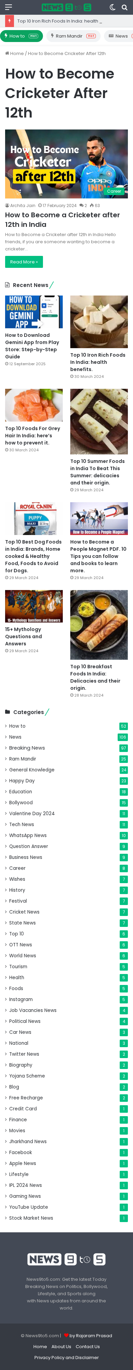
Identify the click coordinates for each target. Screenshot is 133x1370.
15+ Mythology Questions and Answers (23, 636)
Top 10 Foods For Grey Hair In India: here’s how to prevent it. (32, 435)
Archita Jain (22, 205)
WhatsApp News (28, 835)
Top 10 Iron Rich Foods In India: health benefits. (67, 21)
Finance (18, 1119)
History (17, 890)
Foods (16, 988)
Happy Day (22, 781)
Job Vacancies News (33, 1010)
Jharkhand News (28, 1141)
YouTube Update (28, 1207)
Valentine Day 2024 (32, 813)
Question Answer (28, 846)
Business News (25, 857)
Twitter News (24, 1054)
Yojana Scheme (27, 1076)
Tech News (21, 824)
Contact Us (88, 1346)
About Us (61, 1346)
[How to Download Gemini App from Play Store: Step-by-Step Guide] (34, 312)
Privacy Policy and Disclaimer (66, 1357)
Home (16, 53)
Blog (14, 1087)
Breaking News (27, 747)
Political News (25, 1021)
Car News (20, 1032)
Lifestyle (19, 1174)
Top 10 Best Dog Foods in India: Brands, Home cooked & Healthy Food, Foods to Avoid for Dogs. (33, 556)
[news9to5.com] (66, 7)
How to (23, 36)
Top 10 (16, 934)
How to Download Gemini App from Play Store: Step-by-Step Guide (32, 346)
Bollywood (21, 802)
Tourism (18, 966)
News (15, 737)
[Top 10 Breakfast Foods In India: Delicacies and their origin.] (99, 625)
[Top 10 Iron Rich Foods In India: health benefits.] (99, 322)
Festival (18, 901)
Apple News (22, 1163)
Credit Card (23, 1109)
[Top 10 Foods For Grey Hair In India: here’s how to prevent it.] (34, 405)
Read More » (24, 262)
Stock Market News (31, 1218)
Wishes (17, 879)
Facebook (20, 1152)
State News (22, 923)
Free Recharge (26, 1098)
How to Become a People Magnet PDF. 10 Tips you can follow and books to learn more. (98, 556)
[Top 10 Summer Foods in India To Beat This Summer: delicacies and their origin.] (99, 421)
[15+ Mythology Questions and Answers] (34, 606)
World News (22, 956)
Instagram (21, 999)
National (18, 1043)
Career (17, 868)
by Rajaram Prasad (91, 1335)
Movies (17, 1130)
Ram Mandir (75, 36)
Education (20, 792)
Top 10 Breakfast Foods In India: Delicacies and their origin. (95, 677)
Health (16, 977)
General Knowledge (32, 770)
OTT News (20, 945)
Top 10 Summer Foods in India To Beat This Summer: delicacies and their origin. (97, 472)
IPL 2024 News (25, 1185)
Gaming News (25, 1196)
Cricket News (24, 912)
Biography (20, 1065)
